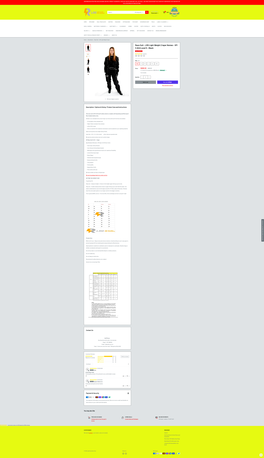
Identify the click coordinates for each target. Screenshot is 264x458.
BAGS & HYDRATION (97, 30)
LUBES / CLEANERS (162, 22)
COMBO (130, 26)
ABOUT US (114, 35)
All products (90, 39)
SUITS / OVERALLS (145, 26)
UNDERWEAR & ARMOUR (122, 30)
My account (154, 13)
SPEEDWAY (91, 22)
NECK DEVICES (167, 26)
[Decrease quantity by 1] (142, 77)
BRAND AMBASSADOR (161, 30)
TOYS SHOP (135, 22)
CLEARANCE (123, 26)
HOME (85, 22)
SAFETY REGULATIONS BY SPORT (92, 35)
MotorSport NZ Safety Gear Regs (172, 438)
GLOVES (160, 26)
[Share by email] (144, 56)
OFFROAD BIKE (126, 22)
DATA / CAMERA (88, 26)
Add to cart (145, 82)
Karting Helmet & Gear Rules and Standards (172, 435)
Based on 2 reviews (90, 357)
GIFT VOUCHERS (141, 30)
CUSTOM (136, 26)
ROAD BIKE (117, 22)
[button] (138, 53)
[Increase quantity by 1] (149, 77)
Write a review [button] (125, 356)
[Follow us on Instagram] (126, 454)
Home (85, 39)
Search (166, 432)
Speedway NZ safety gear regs (171, 441)
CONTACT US (150, 30)
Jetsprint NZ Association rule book (171, 444)
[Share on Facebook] (136, 56)
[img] (93, 368)
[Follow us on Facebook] (123, 454)
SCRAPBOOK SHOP (144, 22)
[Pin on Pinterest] (139, 56)
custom (91, 432)
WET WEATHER (109, 30)
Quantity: (137, 77)
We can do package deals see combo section (96, 175)
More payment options (167, 85)
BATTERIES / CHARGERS (100, 26)
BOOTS (153, 26)
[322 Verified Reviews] (174, 17)
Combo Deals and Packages (131, 419)
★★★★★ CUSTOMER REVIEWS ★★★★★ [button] (262, 230)
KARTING (110, 22)
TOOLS (153, 22)
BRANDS (106, 35)
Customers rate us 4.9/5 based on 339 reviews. (19, 425)
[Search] (147, 12)
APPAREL (132, 30)
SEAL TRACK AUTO (101, 22)
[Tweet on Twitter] (141, 56)
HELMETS (86, 30)
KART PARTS (113, 26)
